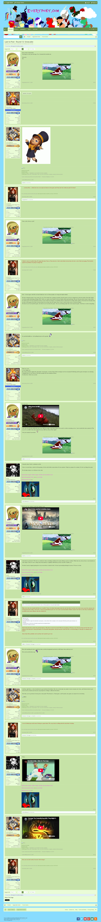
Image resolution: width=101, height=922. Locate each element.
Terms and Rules (82, 909)
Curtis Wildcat (24, 43)
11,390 (18, 83)
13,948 (18, 212)
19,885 (18, 118)
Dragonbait (24, 82)
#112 (94, 552)
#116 (94, 713)
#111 (94, 498)
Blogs (16, 29)
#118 (94, 809)
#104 (94, 196)
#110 (94, 456)
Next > (33, 49)
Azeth (23, 182)
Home (66, 909)
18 (30, 49)
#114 (94, 641)
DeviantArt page (24, 171)
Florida (18, 123)
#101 (94, 82)
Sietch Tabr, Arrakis (16, 87)
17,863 (18, 487)
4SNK (23, 459)
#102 (94, 103)
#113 (94, 593)
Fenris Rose (24, 103)
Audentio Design (15, 920)
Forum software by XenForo (15, 918)
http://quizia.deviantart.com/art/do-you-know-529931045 (48, 193)
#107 (94, 327)
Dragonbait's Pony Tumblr (48, 63)
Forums (11, 29)
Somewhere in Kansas (15, 157)
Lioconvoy (8, 203)
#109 (94, 383)
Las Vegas (18, 216)
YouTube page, (24, 174)
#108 (94, 352)
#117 (94, 732)
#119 (94, 854)
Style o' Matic (11, 909)
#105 (94, 246)
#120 (94, 868)
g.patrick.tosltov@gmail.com (30, 60)
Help (29, 29)
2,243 (19, 151)
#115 (94, 675)
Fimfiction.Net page (25, 173)
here (32, 479)
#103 (94, 179)
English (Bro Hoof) (21, 909)
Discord (35, 29)
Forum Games (14, 43)
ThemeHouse (23, 919)
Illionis (18, 491)
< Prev (12, 49)
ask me (35, 477)
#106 (94, 270)
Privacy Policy (91, 909)
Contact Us (71, 909)
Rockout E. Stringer (30, 644)
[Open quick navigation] (96, 36)
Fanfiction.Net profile (25, 170)
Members (22, 29)
